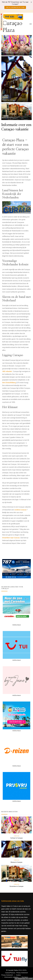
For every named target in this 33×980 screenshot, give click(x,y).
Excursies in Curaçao (10, 118)
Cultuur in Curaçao (10, 52)
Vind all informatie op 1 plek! (15, 7)
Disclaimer (25, 977)
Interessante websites (11, 977)
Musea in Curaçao (9, 100)
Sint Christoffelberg (9, 382)
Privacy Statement (22, 973)
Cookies (18, 975)
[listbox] (16, 77)
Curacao (6, 50)
